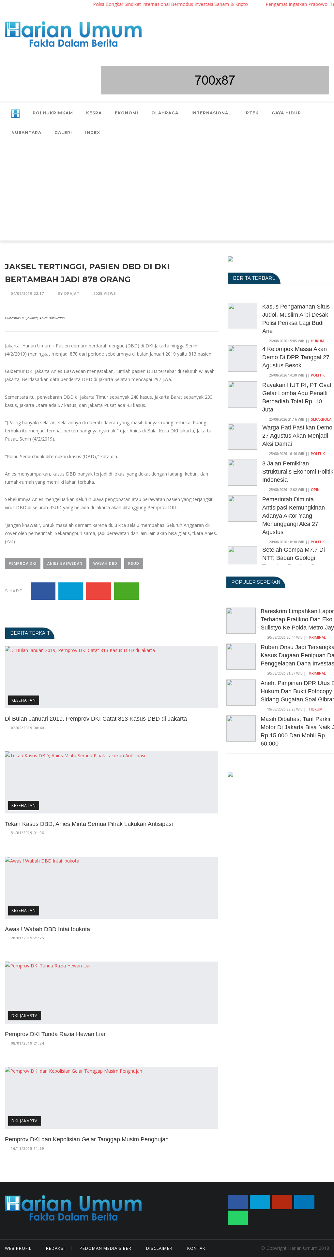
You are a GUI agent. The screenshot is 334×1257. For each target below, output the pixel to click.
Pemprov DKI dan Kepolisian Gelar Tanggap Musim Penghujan (87, 1139)
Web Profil (18, 1248)
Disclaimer (159, 1248)
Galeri (63, 132)
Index (92, 132)
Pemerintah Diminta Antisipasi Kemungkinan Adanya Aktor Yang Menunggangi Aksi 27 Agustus (293, 515)
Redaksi (55, 1248)
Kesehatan (23, 700)
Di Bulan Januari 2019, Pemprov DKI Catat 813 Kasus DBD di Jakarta (96, 718)
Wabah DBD (105, 563)
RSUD (133, 563)
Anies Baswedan (65, 563)
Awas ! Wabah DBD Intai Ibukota (47, 929)
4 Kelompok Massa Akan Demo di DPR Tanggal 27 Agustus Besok (295, 357)
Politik (318, 375)
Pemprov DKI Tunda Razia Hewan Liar (55, 1034)
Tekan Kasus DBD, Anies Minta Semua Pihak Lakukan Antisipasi (89, 824)
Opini (316, 489)
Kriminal (317, 637)
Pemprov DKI (23, 563)
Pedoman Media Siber (105, 1248)
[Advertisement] (167, 191)
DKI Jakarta (24, 1015)
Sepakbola (321, 419)
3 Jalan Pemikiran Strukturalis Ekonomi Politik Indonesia (297, 471)
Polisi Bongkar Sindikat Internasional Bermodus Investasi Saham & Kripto (155, 4)
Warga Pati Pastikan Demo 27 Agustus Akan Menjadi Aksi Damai (297, 435)
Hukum (317, 340)
